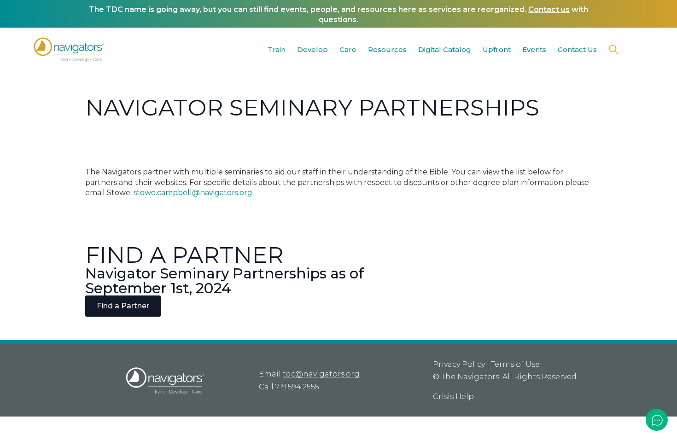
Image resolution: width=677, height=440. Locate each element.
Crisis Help (453, 396)
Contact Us (577, 49)
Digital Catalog (444, 49)
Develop (312, 49)
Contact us (549, 9)
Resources (387, 49)
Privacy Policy (459, 364)
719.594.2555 (297, 386)
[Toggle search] (613, 49)
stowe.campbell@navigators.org (193, 192)
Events (534, 49)
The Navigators (470, 376)
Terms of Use (515, 364)
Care (347, 49)
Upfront (497, 49)
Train (277, 49)
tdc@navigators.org (321, 374)
